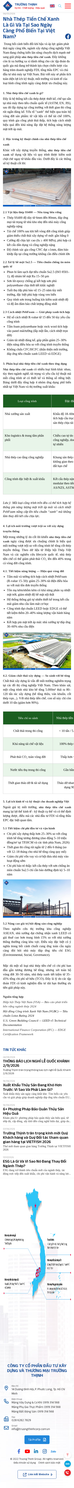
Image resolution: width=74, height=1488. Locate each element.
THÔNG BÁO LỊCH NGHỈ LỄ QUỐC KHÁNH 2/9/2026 (36, 1063)
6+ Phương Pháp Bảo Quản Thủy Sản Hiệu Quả (33, 1111)
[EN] (52, 6)
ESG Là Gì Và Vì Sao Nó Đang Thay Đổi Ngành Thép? (34, 1163)
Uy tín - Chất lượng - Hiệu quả (30, 8)
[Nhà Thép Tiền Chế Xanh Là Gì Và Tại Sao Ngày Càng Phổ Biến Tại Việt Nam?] (68, 36)
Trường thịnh (26, 4)
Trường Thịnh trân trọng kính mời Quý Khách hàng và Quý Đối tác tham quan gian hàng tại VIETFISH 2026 (35, 1137)
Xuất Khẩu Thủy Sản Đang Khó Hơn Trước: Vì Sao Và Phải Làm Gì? (32, 1087)
